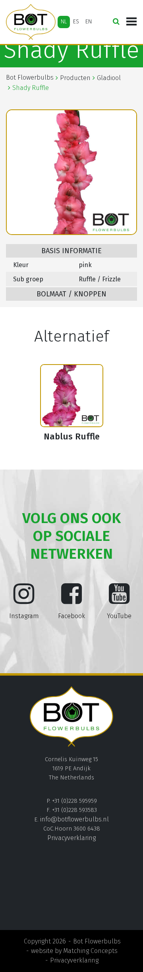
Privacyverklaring (71, 838)
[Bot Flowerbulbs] (31, 22)
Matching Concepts (90, 951)
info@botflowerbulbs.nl (74, 819)
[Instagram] (24, 600)
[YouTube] (119, 600)
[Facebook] (71, 600)
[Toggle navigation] (131, 22)
